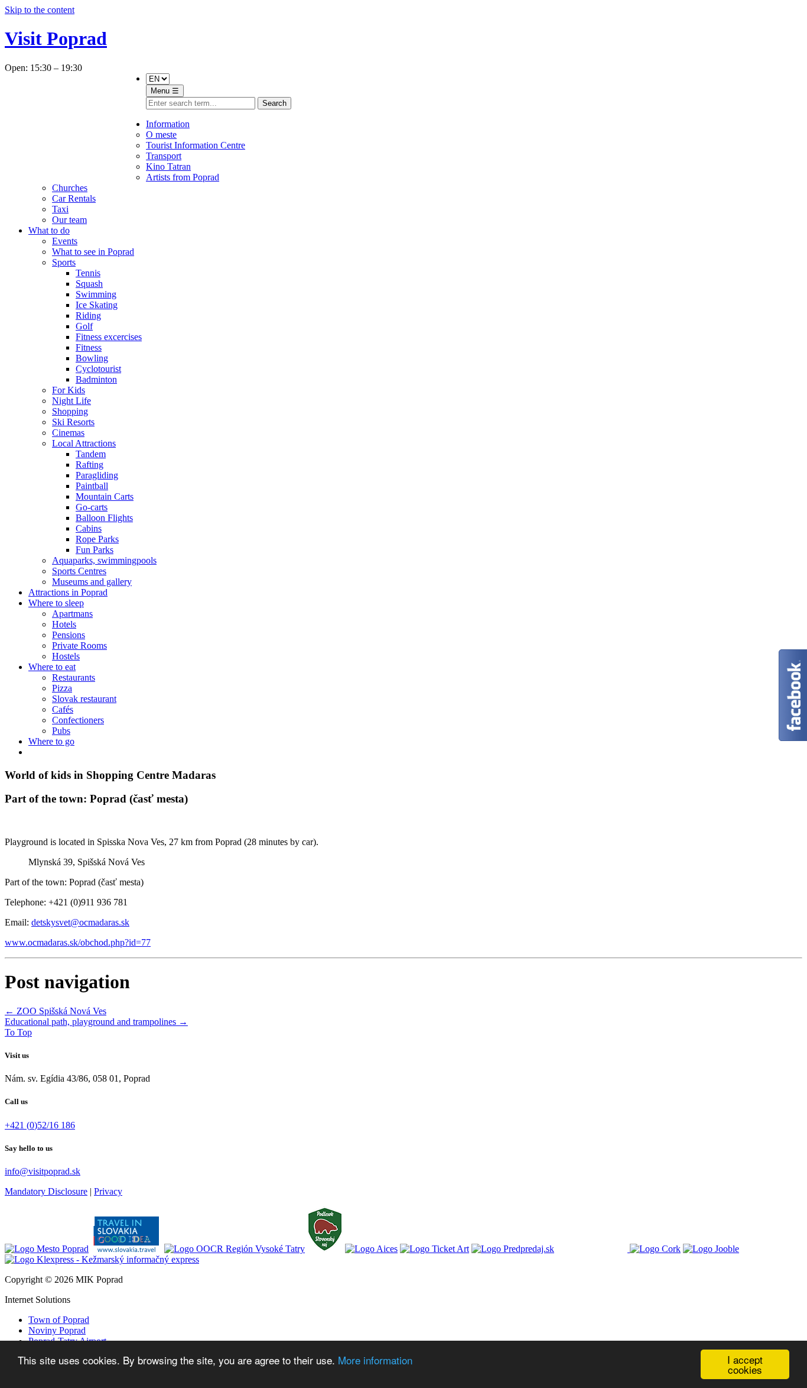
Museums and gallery (92, 582)
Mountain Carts (105, 496)
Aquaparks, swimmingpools (104, 560)
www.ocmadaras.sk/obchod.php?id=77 (78, 942)
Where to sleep (56, 603)
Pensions (68, 635)
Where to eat (52, 667)
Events (64, 241)
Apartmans (72, 614)
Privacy (108, 1191)
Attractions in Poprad (68, 592)
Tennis (88, 273)
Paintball (92, 486)
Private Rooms (79, 645)
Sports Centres (79, 571)
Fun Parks (94, 550)
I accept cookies (745, 1364)
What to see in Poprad (93, 252)
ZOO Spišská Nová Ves (55, 1011)
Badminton (96, 379)
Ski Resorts (73, 422)
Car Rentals (74, 198)
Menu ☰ (165, 90)
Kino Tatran (168, 166)
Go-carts (92, 507)
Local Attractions (84, 443)
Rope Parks (97, 539)
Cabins (89, 528)
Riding (88, 315)
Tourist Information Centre (195, 145)
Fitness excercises (109, 337)
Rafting (89, 465)
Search (274, 103)
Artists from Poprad (182, 177)
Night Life (71, 401)
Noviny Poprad (57, 1330)
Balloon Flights (104, 518)
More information (375, 1360)
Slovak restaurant (84, 699)
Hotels (64, 624)
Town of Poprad (58, 1320)
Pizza (62, 688)
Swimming (96, 294)
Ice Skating (97, 305)
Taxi (60, 209)
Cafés (62, 709)
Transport (163, 156)
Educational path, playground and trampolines (96, 1022)
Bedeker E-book (84, 123)
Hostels (66, 656)
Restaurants (73, 677)
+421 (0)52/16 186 (40, 1125)
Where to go (51, 741)
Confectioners (78, 720)
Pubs (61, 731)
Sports (64, 262)
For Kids (68, 390)
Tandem (91, 454)
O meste (161, 135)
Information (168, 124)
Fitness (89, 347)
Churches (69, 188)
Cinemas (68, 433)
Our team (69, 220)
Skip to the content (39, 10)
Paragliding (97, 475)
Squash (89, 284)
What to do (49, 230)
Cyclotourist (98, 369)
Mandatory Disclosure (46, 1191)
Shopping (70, 411)
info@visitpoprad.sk (42, 1171)
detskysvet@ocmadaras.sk (80, 922)
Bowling (92, 358)
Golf (84, 326)
